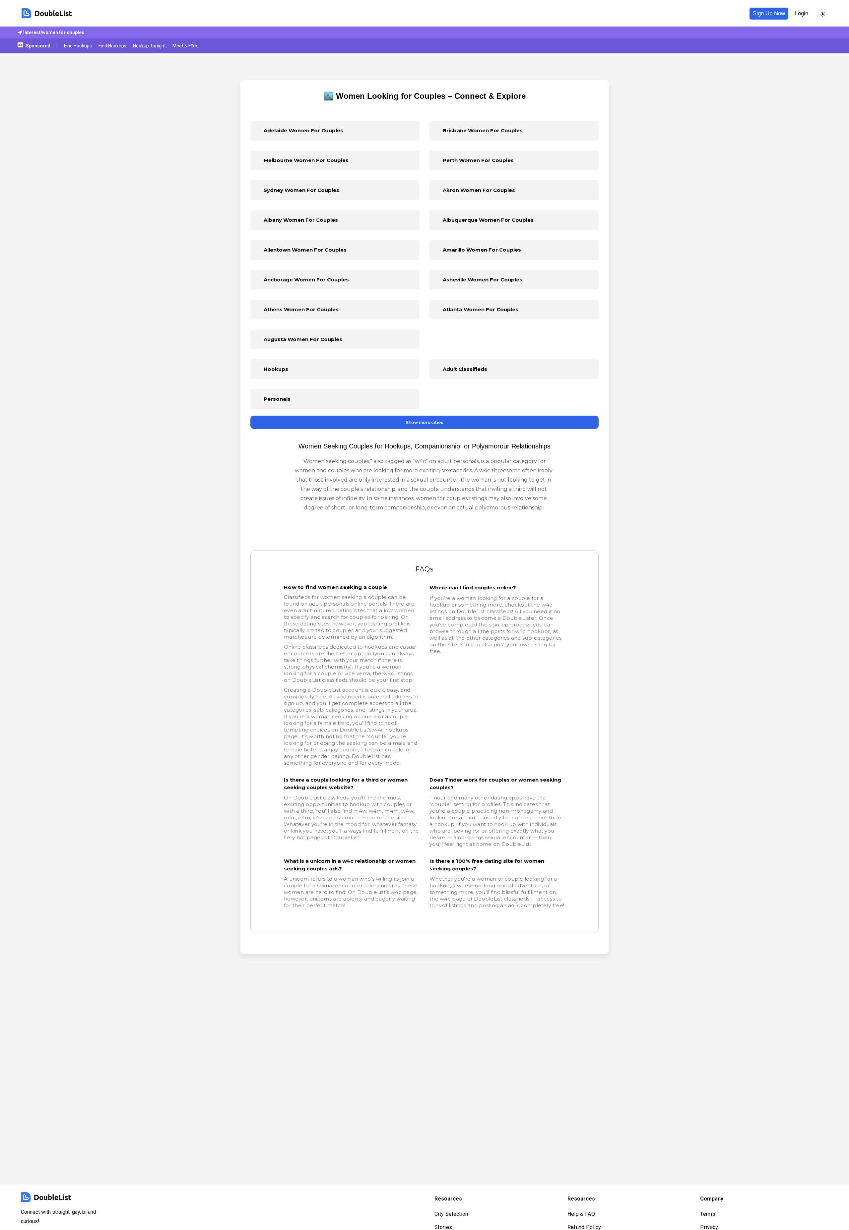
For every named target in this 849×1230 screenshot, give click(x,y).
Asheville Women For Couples (482, 279)
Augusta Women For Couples (303, 339)
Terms (707, 1214)
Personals (277, 399)
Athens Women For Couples (301, 309)
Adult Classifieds (465, 369)
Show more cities (424, 422)
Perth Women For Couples (478, 160)
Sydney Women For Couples (301, 190)
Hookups (276, 369)
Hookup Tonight (149, 45)
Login (801, 13)
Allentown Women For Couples (305, 250)
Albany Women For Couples (301, 220)
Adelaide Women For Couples (303, 130)
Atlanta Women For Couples (480, 309)
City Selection (451, 1214)
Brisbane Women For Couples (483, 130)
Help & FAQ (581, 1214)
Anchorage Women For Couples (306, 279)
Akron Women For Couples (479, 190)
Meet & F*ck (185, 45)
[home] (47, 13)
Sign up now (769, 13)
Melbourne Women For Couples (306, 160)
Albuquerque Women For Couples (488, 220)
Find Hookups (78, 45)
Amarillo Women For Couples (482, 250)
